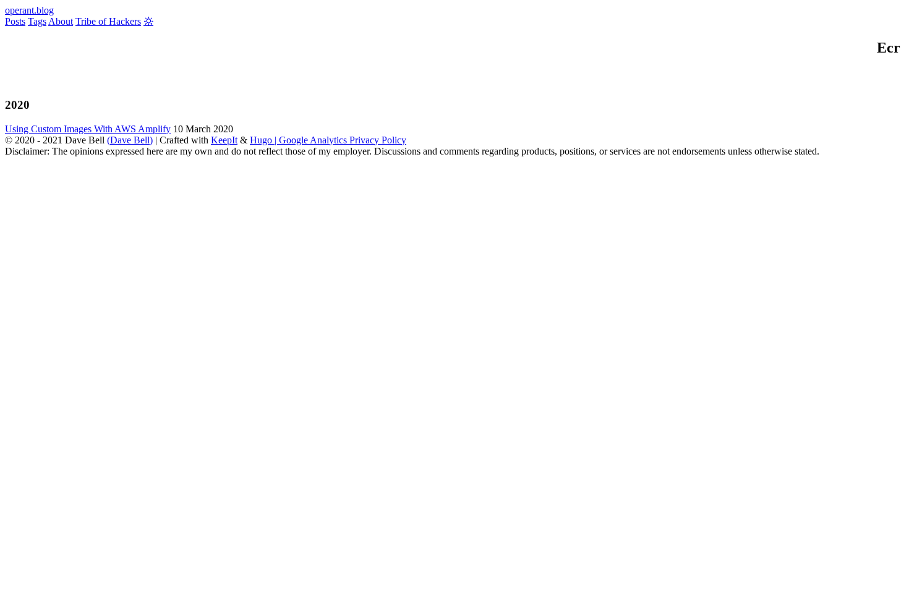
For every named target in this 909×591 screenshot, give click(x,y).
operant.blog (29, 10)
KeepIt (224, 140)
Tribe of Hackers (108, 21)
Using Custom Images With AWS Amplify (88, 129)
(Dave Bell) (130, 140)
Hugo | (264, 140)
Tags (37, 21)
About (60, 21)
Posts (15, 21)
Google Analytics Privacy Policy (342, 140)
